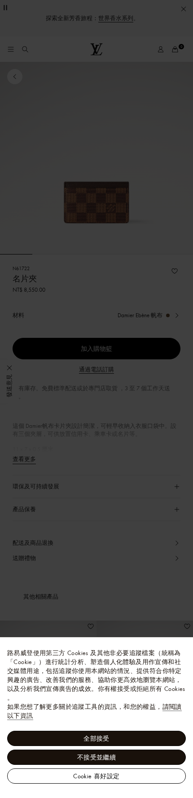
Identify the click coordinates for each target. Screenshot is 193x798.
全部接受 (96, 738)
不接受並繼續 (96, 757)
